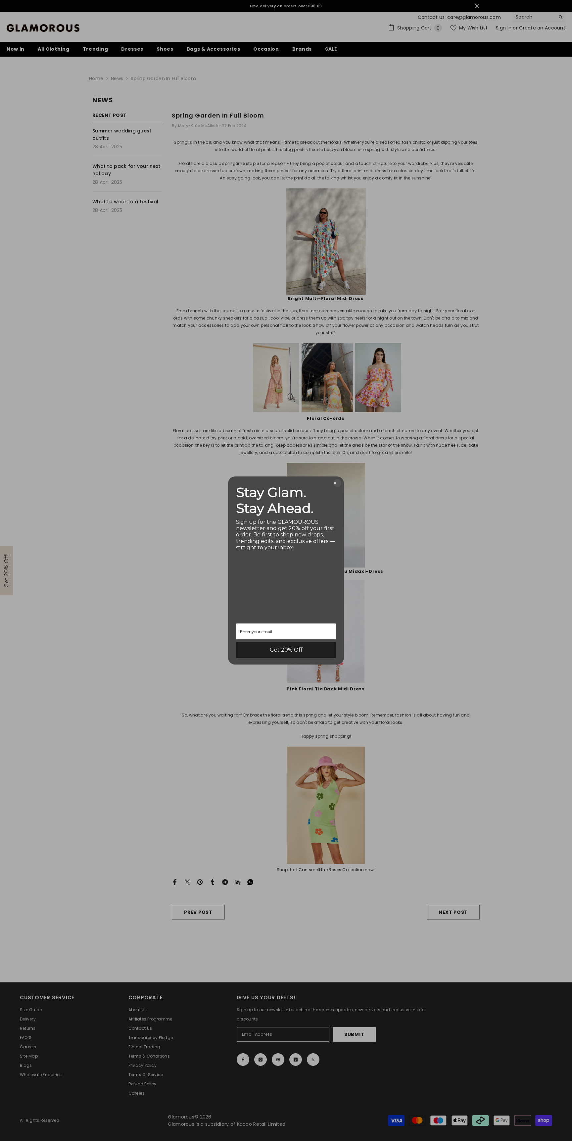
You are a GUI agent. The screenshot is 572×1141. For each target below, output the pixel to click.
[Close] (337, 483)
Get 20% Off (286, 650)
